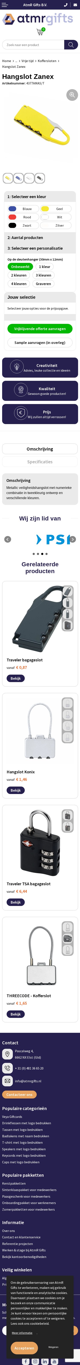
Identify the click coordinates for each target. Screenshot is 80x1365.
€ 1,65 (17, 1003)
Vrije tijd (27, 61)
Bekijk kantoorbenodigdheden (24, 1257)
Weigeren (53, 1347)
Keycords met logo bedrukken (24, 1155)
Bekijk (16, 678)
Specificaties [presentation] (39, 462)
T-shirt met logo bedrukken (22, 1142)
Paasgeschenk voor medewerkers (26, 1196)
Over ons (8, 1231)
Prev (7, 539)
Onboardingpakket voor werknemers (29, 1203)
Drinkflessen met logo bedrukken (26, 1123)
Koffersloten (47, 61)
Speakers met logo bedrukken (24, 1149)
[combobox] (33, 44)
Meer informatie (22, 1333)
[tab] (40, 448)
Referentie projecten (17, 1244)
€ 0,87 (17, 667)
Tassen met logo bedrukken (22, 1129)
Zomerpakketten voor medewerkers (28, 1209)
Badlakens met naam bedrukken (25, 1136)
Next (72, 539)
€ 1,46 (17, 779)
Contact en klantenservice (21, 1237)
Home (6, 61)
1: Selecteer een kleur (26, 196)
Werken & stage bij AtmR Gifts (24, 1250)
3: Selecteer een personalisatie (35, 248)
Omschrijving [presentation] (40, 449)
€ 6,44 (17, 891)
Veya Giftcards (12, 1116)
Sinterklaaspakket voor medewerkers (29, 1190)
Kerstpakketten (14, 1183)
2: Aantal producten (25, 237)
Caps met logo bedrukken (20, 1162)
